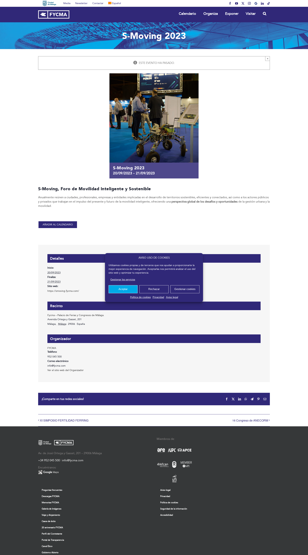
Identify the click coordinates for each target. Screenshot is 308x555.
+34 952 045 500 (49, 460)
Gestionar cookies (185, 289)
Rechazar (154, 289)
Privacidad (158, 297)
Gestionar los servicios (122, 279)
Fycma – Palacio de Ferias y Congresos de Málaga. (75, 315)
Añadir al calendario (58, 224)
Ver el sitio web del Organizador (65, 370)
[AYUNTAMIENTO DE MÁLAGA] (49, 3)
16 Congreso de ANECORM (250, 420)
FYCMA (51, 348)
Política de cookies (140, 297)
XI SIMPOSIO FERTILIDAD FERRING (64, 420)
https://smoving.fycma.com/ (63, 290)
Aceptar (123, 289)
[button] (264, 13)
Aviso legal (172, 297)
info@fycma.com (72, 460)
